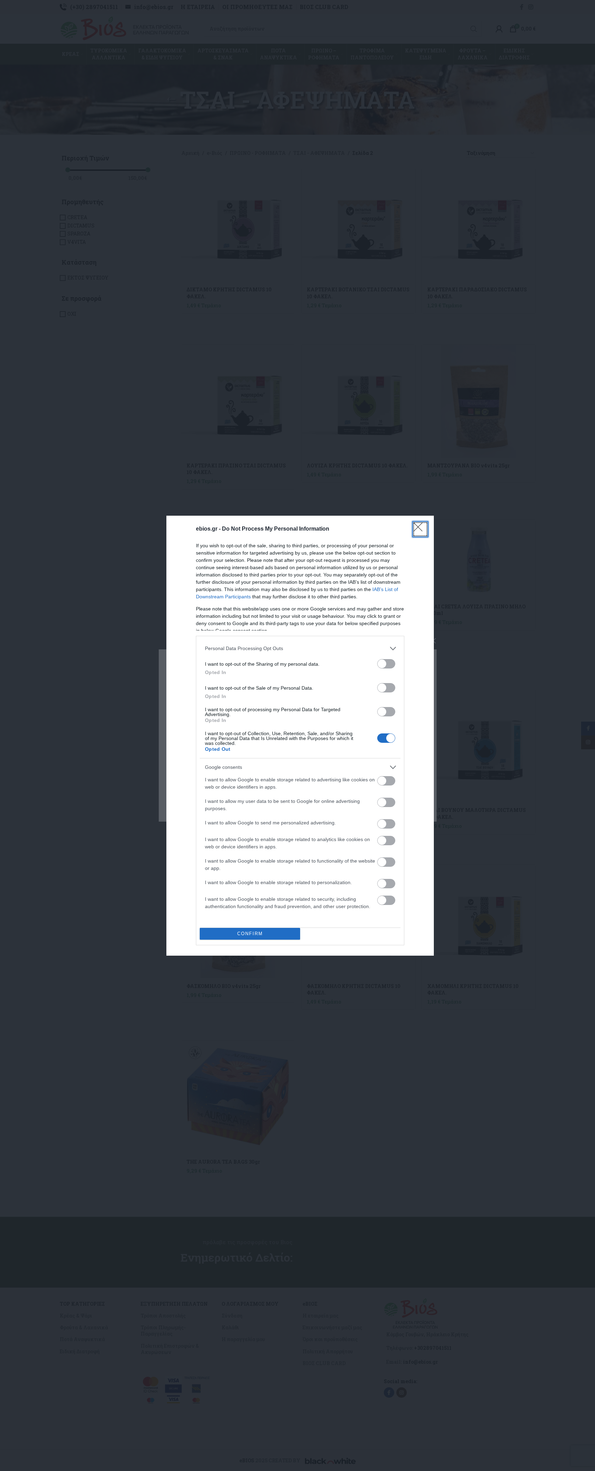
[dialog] (300, 736)
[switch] (386, 663)
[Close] (420, 529)
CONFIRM (250, 933)
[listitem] (300, 648)
